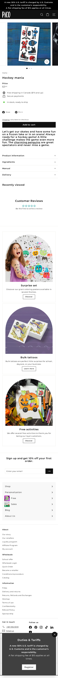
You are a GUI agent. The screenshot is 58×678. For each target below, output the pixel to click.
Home (5, 73)
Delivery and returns (11, 592)
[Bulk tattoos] (29, 330)
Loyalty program (9, 542)
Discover (29, 297)
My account (7, 549)
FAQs (4, 588)
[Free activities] (29, 402)
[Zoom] (46, 61)
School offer (7, 559)
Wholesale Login (9, 563)
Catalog (5, 578)
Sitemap (6, 599)
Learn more (29, 369)
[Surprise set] (29, 258)
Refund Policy (8, 610)
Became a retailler (10, 570)
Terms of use (8, 603)
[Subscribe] (49, 471)
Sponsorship (7, 614)
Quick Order (7, 567)
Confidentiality (9, 606)
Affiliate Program (10, 545)
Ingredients (8, 162)
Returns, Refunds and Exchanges (17, 595)
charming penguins (27, 142)
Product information (13, 155)
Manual (6, 168)
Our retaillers (8, 538)
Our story (6, 534)
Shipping (6, 120)
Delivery (6, 175)
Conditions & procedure (12, 574)
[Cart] (47, 15)
